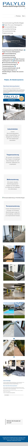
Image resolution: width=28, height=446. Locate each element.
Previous (18, 16)
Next (23, 16)
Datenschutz (14, 440)
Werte (14, 439)
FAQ (24, 437)
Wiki (4, 439)
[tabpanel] (14, 241)
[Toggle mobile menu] (25, 8)
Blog (17, 439)
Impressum (9, 440)
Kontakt (19, 440)
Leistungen (20, 437)
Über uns (8, 439)
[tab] (14, 79)
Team (11, 439)
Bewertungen (21, 439)
